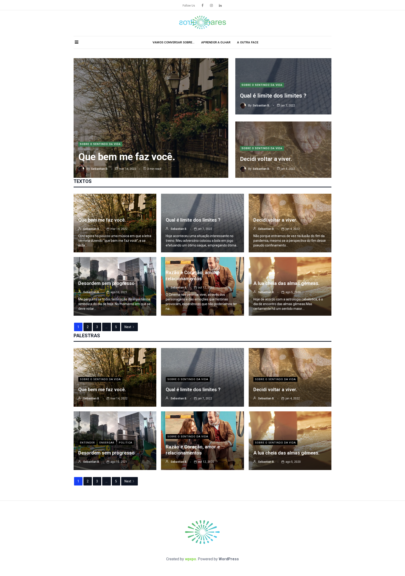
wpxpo (190, 559)
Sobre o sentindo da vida (100, 144)
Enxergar (106, 442)
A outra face (247, 42)
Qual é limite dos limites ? (273, 95)
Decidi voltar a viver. (266, 159)
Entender (87, 442)
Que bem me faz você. (126, 157)
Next (127, 327)
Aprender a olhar (216, 42)
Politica (125, 442)
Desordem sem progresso (106, 283)
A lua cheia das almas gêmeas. (286, 283)
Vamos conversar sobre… (174, 42)
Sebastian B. (99, 169)
